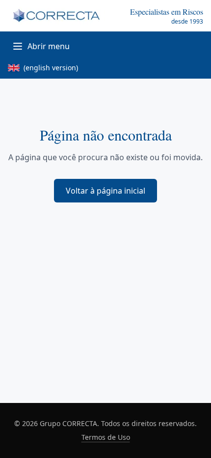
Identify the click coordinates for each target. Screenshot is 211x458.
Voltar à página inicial (105, 190)
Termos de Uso (105, 437)
